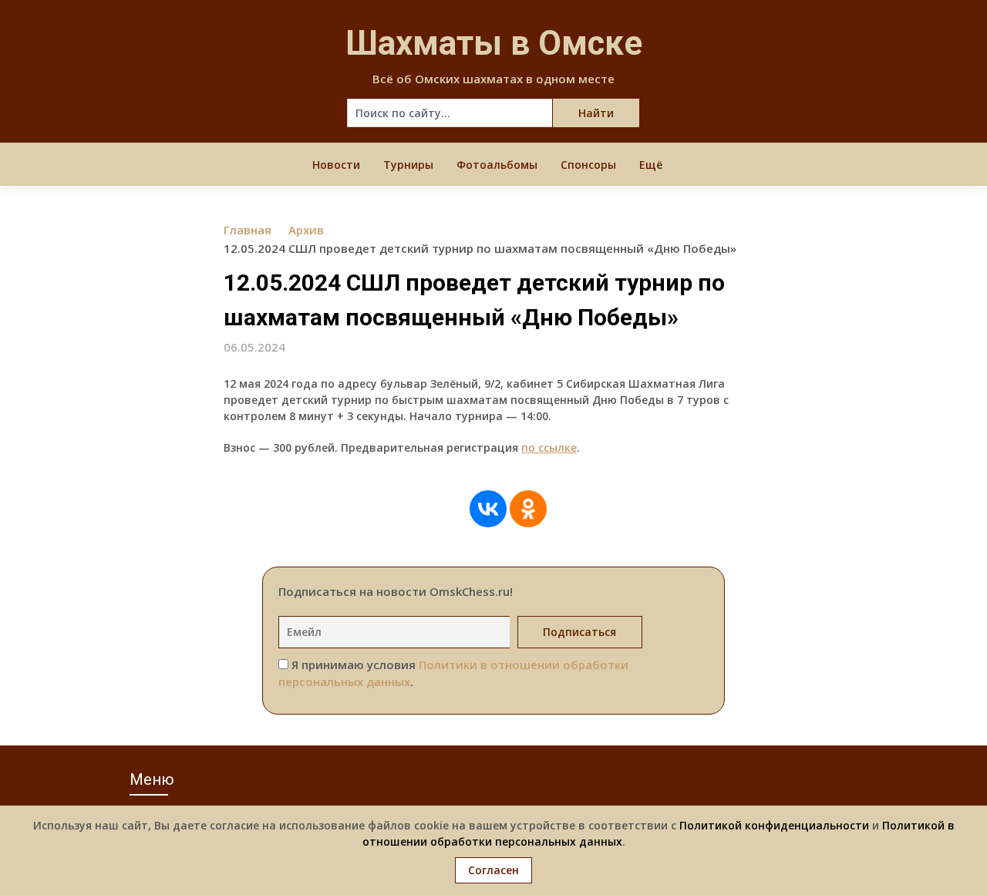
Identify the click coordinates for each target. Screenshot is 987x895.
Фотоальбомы (496, 164)
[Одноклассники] (528, 508)
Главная (247, 229)
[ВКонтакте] (488, 508)
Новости (336, 164)
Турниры (408, 164)
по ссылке (549, 447)
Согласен (493, 870)
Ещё (650, 164)
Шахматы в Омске (493, 43)
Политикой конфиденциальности (774, 825)
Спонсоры (588, 164)
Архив (306, 229)
